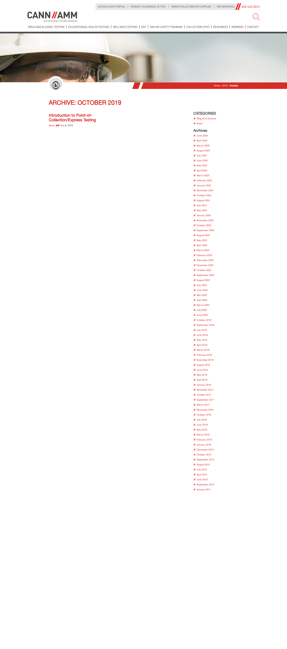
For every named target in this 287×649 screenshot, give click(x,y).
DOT (143, 26)
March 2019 (203, 350)
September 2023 (205, 230)
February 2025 (204, 180)
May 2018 (202, 375)
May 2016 (202, 429)
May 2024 (202, 210)
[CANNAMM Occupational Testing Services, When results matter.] (52, 17)
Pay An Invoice (226, 6)
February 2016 (204, 439)
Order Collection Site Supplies (191, 6)
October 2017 (204, 394)
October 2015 (204, 454)
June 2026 (202, 135)
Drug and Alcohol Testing (46, 26)
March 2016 (203, 434)
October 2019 (204, 320)
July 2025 (202, 155)
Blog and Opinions (206, 118)
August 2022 (203, 280)
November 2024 (205, 190)
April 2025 (202, 170)
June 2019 (202, 335)
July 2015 (202, 469)
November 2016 (205, 409)
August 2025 (203, 150)
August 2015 (203, 464)
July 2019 (202, 330)
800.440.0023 (250, 6)
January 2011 (204, 489)
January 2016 (204, 444)
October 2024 (204, 195)
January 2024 (204, 215)
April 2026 (202, 140)
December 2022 (205, 260)
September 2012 (205, 484)
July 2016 (202, 419)
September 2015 (205, 459)
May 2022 (202, 295)
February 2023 (204, 255)
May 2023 (202, 240)
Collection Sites (197, 26)
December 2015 (205, 449)
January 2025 (204, 185)
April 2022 (202, 300)
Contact (253, 26)
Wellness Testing (125, 26)
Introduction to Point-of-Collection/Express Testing (72, 117)
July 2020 (202, 310)
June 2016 (202, 424)
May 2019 (202, 340)
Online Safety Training (166, 26)
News (52, 125)
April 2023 (202, 245)
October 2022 (204, 270)
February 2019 (204, 355)
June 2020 (202, 315)
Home (217, 85)
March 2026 (203, 145)
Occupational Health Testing (88, 26)
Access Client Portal (111, 6)
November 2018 (205, 360)
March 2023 (203, 250)
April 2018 (202, 380)
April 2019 (202, 345)
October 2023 (204, 225)
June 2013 (202, 479)
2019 (225, 85)
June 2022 (202, 290)
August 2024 (203, 200)
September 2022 (205, 275)
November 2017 (205, 389)
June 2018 (202, 370)
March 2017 (203, 404)
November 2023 (205, 220)
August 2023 (203, 235)
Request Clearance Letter (148, 6)
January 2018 (204, 384)
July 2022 (202, 285)
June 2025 (202, 160)
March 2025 (203, 175)
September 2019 (205, 325)
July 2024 (202, 205)
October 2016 (204, 414)
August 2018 (203, 365)
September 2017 (205, 399)
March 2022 (203, 305)
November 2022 (205, 265)
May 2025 (202, 165)
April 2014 (202, 474)
